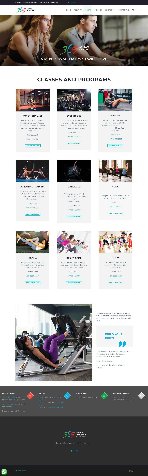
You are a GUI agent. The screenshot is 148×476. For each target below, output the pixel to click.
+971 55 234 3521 (32, 139)
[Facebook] (68, 2)
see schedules (32, 146)
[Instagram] (71, 2)
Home (68, 10)
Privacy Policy (20, 471)
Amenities (98, 10)
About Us (78, 10)
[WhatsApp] (74, 2)
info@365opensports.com (52, 2)
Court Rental (123, 10)
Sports (88, 10)
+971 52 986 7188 (56, 407)
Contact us (109, 10)
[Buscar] (133, 10)
